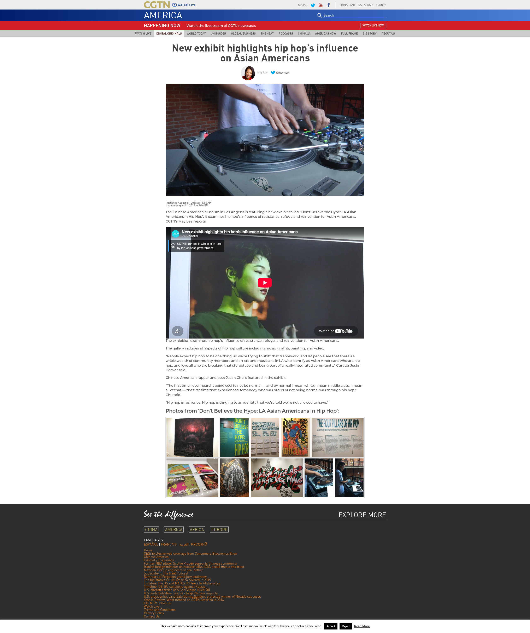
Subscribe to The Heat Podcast (166, 573)
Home (148, 550)
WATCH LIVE (187, 5)
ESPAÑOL (151, 544)
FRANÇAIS (169, 544)
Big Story (370, 33)
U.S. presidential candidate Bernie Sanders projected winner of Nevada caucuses (202, 596)
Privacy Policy (154, 613)
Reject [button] (346, 626)
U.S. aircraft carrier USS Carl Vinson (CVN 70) (177, 590)
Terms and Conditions (160, 610)
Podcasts (286, 33)
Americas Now (325, 33)
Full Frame (349, 33)
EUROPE (381, 4)
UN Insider (218, 33)
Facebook (328, 4)
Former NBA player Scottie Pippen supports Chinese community (190, 563)
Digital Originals (169, 33)
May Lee (262, 72)
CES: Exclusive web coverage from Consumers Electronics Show (190, 553)
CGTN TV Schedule (157, 603)
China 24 (304, 33)
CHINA (344, 4)
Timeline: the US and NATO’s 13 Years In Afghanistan (182, 583)
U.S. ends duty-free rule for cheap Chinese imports (181, 593)
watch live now (373, 25)
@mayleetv (282, 72)
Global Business (243, 33)
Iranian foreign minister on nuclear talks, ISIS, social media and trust (194, 567)
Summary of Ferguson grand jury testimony (175, 576)
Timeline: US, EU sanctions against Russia (174, 586)
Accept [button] (330, 626)
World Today (196, 33)
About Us (388, 33)
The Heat (267, 33)
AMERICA (356, 4)
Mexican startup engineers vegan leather (173, 570)
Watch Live (143, 33)
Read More (362, 626)
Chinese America (156, 557)
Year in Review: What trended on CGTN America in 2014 (184, 600)
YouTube (320, 4)
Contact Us (152, 616)
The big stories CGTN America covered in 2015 (177, 580)
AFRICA (368, 4)
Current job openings (159, 560)
